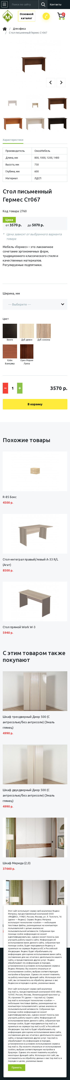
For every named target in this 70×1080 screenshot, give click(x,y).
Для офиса (19, 28)
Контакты (55, 4)
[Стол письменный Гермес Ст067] (35, 64)
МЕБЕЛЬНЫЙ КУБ (10, 16)
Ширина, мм (11, 293)
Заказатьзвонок (46, 16)
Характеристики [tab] (13, 139)
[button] (50, 82)
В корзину (35, 404)
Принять (17, 1067)
